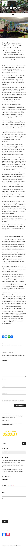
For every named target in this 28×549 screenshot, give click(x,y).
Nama (4, 379)
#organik (14, 345)
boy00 (16, 40)
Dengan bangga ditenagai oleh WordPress (11, 545)
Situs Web (4, 393)
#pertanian (7, 347)
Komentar (4, 360)
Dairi (12, 347)
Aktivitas (7, 343)
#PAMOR (19, 345)
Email (4, 386)
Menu (14, 14)
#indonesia (7, 345)
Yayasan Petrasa (11, 8)
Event (12, 343)
